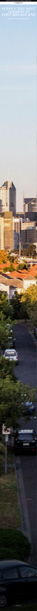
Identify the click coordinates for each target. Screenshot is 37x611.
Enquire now (18, 605)
